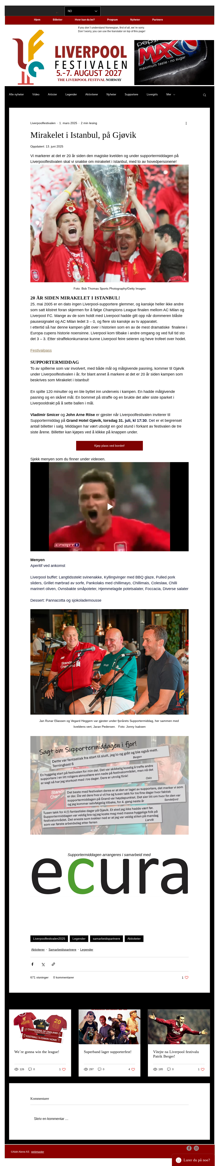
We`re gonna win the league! (36, 1052)
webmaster (37, 1151)
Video (35, 94)
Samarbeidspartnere (62, 949)
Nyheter (111, 94)
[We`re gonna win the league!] (40, 1027)
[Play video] (109, 506)
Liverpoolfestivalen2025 (49, 938)
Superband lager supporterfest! (108, 1052)
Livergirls (152, 94)
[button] (205, 94)
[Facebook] (189, 1148)
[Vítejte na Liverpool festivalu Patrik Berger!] (179, 1027)
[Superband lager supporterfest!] (110, 1027)
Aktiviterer (91, 94)
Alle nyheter (16, 94)
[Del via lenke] (53, 964)
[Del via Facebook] (32, 964)
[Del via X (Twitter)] (43, 964)
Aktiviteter (134, 938)
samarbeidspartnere (106, 938)
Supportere (131, 94)
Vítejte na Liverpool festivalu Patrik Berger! (176, 1054)
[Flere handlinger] (186, 123)
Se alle (205, 1001)
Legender (71, 94)
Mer (168, 94)
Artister (52, 94)
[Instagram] (196, 1148)
